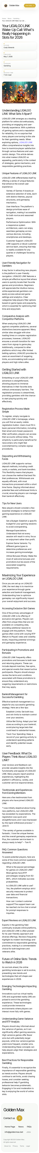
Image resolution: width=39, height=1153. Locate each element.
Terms (22, 1146)
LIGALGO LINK (25, 142)
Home (4, 18)
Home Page (10, 1127)
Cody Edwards (9, 47)
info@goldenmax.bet (14, 1132)
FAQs (29, 1127)
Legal (28, 1146)
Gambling (16, 18)
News (9, 18)
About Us (7, 1146)
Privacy (15, 1146)
